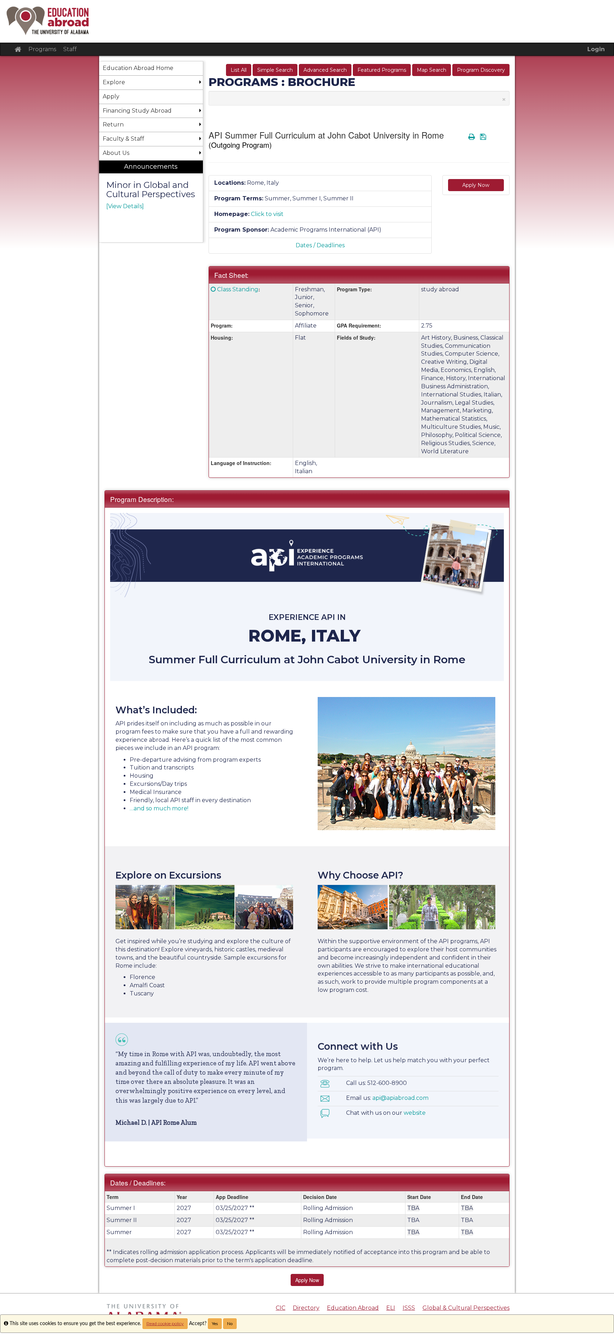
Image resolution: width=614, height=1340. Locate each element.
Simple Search (275, 70)
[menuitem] (151, 202)
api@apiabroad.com (400, 1098)
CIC (280, 1307)
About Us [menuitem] (116, 153)
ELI (390, 1307)
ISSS (409, 1307)
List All (239, 70)
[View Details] (125, 206)
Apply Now (475, 185)
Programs (42, 49)
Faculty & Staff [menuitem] (123, 138)
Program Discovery (481, 70)
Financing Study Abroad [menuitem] (137, 110)
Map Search (431, 70)
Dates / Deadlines (320, 245)
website (415, 1112)
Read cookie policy (165, 1323)
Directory (306, 1307)
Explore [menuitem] (114, 82)
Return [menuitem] (113, 124)
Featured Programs (381, 70)
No (230, 1324)
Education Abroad (353, 1307)
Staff (70, 49)
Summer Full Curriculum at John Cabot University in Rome (307, 659)
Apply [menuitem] (111, 96)
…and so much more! (159, 808)
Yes (215, 1324)
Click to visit (267, 214)
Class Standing (237, 289)
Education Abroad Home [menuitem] (138, 68)
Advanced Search (325, 70)
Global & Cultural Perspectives (466, 1307)
